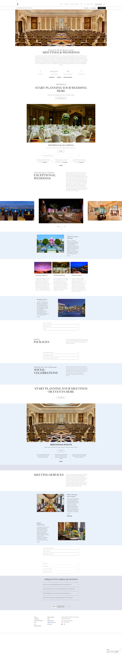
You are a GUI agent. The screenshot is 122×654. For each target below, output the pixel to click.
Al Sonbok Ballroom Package (48, 352)
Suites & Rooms (36, 618)
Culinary (44, 328)
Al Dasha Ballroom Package (48, 355)
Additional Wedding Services (48, 155)
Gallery (48, 618)
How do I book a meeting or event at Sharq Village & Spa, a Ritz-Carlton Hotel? (58, 597)
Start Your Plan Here (61, 397)
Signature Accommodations (38, 620)
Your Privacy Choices (52, 622)
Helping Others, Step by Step (48, 553)
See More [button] (61, 165)
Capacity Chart (51, 77)
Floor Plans (59, 77)
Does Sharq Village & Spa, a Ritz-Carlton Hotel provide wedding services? (56, 593)
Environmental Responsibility (48, 548)
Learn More (60, 151)
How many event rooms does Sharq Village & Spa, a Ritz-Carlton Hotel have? (57, 584)
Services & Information (47, 323)
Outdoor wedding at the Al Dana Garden (50, 358)
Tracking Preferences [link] (50, 620)
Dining (35, 622)
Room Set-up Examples (47, 569)
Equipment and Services (68, 77)
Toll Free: (66, 620)
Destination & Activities (37, 625)
